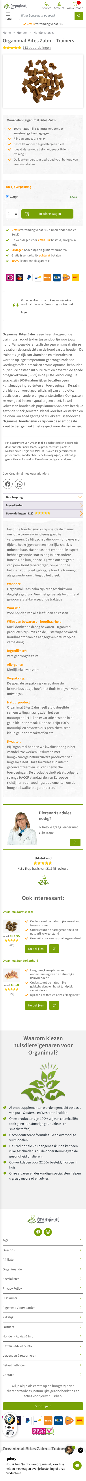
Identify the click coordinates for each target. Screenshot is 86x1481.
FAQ (5, 1240)
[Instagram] (48, 1232)
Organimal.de (12, 1269)
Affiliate (8, 1259)
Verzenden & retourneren (19, 1355)
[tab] (43, 514)
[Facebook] (38, 1232)
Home (7, 32)
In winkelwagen (50, 213)
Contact (8, 1375)
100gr (14, 197)
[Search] (79, 16)
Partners (8, 1327)
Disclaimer (10, 1298)
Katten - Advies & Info (17, 1346)
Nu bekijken (36, 949)
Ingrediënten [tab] (14, 505)
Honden (22, 32)
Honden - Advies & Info (18, 1336)
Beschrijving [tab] (14, 497)
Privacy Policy (12, 1288)
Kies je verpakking (18, 187)
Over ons (9, 1250)
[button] (59, 6)
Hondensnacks (44, 32)
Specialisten (11, 1279)
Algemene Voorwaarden (19, 1307)
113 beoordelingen (37, 48)
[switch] (10, 1432)
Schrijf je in (43, 1406)
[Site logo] (15, 5)
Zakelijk (8, 1317)
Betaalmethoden (14, 1365)
